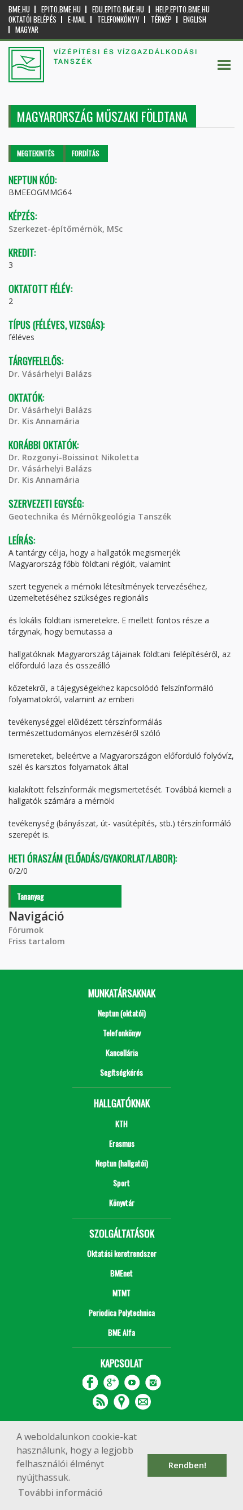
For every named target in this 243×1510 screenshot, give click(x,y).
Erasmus (121, 1143)
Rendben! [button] (187, 1465)
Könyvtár (121, 1202)
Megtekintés (36, 153)
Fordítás (85, 153)
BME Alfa (121, 1332)
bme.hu (19, 9)
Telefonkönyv (118, 19)
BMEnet (121, 1273)
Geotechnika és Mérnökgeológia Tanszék (89, 516)
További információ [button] (60, 1492)
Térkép (161, 19)
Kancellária (122, 1052)
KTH (121, 1123)
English (194, 19)
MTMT (121, 1292)
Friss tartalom (36, 941)
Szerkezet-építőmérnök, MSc (65, 228)
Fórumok (26, 930)
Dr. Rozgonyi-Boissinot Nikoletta (73, 457)
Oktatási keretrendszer (122, 1253)
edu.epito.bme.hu (118, 9)
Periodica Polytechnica (122, 1312)
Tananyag (30, 896)
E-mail (77, 19)
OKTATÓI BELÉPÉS (32, 19)
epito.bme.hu (61, 9)
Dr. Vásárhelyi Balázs (50, 373)
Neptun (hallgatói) (122, 1163)
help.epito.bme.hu (182, 9)
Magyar (26, 29)
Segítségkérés (121, 1072)
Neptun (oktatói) (122, 1013)
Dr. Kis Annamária (44, 421)
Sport (121, 1182)
